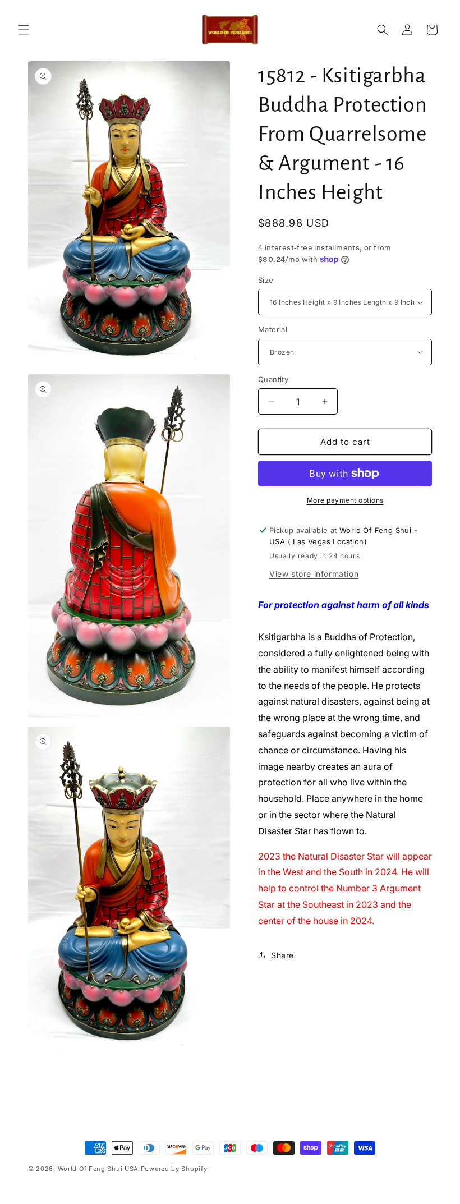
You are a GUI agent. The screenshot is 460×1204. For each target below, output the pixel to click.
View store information (313, 573)
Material (272, 329)
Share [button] (282, 955)
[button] (23, 29)
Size (266, 279)
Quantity (273, 379)
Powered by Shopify (174, 1169)
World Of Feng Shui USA (98, 1169)
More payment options (345, 500)
